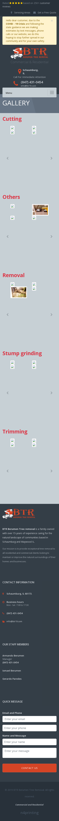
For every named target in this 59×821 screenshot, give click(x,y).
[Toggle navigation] (52, 92)
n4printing (29, 812)
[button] (7, 158)
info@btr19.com (28, 85)
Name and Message (14, 735)
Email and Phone (12, 712)
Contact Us (29, 768)
